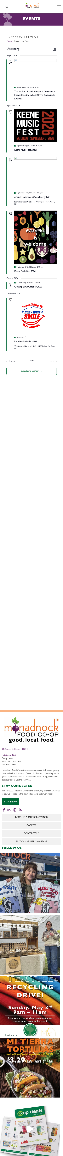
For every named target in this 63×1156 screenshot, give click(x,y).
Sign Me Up (10, 802)
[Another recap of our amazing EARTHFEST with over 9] (30, 945)
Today (31, 361)
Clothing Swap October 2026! (28, 287)
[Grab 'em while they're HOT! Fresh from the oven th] (30, 1068)
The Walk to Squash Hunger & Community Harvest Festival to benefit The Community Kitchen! (34, 95)
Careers (31, 825)
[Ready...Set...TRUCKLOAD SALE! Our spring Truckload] (30, 883)
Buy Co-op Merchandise (31, 842)
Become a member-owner (31, 817)
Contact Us (31, 833)
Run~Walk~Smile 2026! (25, 342)
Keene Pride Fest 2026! (25, 271)
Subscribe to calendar (30, 371)
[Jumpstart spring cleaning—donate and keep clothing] (30, 1006)
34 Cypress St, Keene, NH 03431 (15, 749)
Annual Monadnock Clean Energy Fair (32, 197)
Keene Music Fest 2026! (25, 150)
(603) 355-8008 (9, 755)
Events (9, 41)
